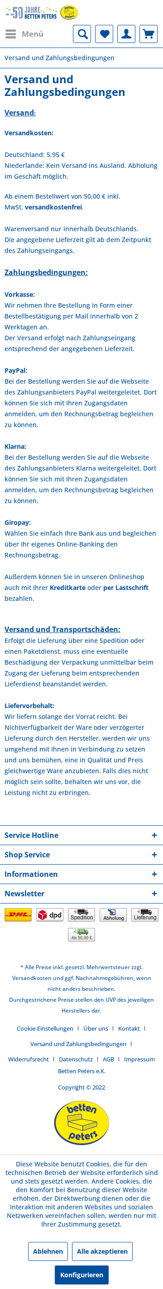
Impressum (139, 1059)
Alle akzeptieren (102, 1251)
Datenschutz (76, 1059)
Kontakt (129, 1028)
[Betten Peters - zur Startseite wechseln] (42, 12)
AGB (108, 1059)
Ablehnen (48, 1251)
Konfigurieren (81, 1274)
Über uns (95, 1028)
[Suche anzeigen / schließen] (82, 34)
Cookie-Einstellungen (45, 1028)
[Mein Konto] (126, 34)
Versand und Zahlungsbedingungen (78, 1044)
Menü (32, 34)
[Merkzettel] (104, 34)
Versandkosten (32, 978)
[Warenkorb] (148, 34)
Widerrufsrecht (28, 1059)
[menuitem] (24, 34)
